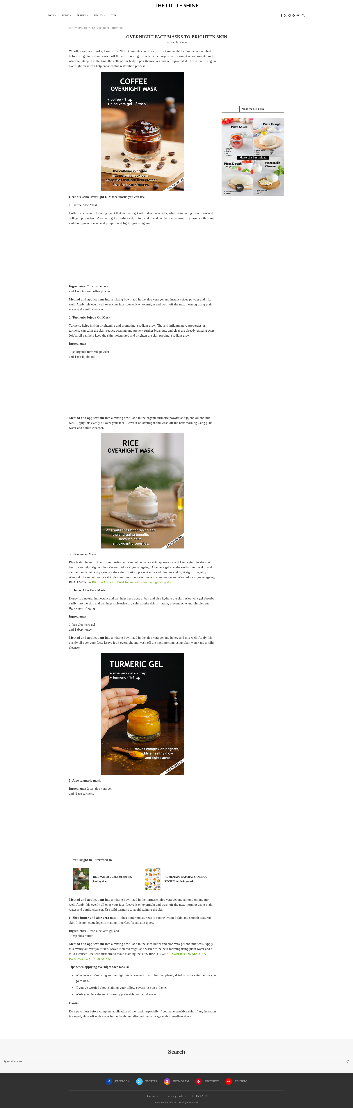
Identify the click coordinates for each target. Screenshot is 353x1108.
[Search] (303, 15)
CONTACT (200, 1096)
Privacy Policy (176, 1096)
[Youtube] (298, 15)
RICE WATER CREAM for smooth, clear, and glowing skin (132, 582)
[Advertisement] (142, 254)
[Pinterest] (294, 15)
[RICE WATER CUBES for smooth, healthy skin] (81, 879)
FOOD (51, 15)
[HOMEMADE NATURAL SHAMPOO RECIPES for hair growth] (152, 879)
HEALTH (98, 15)
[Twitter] (285, 15)
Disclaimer (152, 1096)
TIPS (113, 15)
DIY (71, 28)
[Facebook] (281, 15)
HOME (65, 15)
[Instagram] (289, 15)
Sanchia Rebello (178, 42)
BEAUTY (81, 15)
